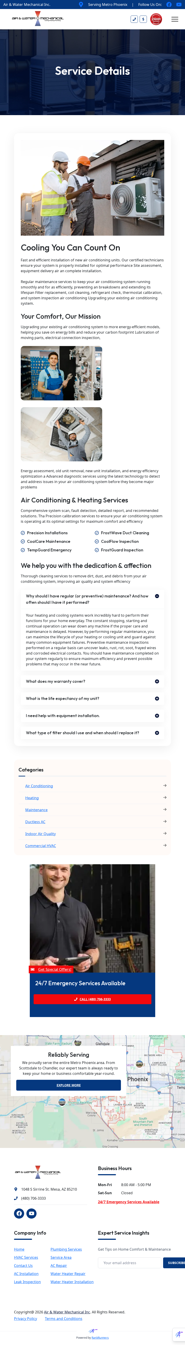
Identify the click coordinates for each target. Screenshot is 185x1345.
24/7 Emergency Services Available (128, 1201)
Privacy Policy (25, 1318)
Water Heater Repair (68, 1273)
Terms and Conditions (63, 1318)
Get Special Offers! (54, 969)
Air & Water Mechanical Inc (67, 1312)
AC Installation (26, 1273)
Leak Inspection (27, 1281)
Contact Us (23, 1265)
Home (19, 1249)
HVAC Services (26, 1257)
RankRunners (100, 1338)
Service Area (61, 1257)
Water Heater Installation (72, 1281)
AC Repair (59, 1265)
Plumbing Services (66, 1249)
